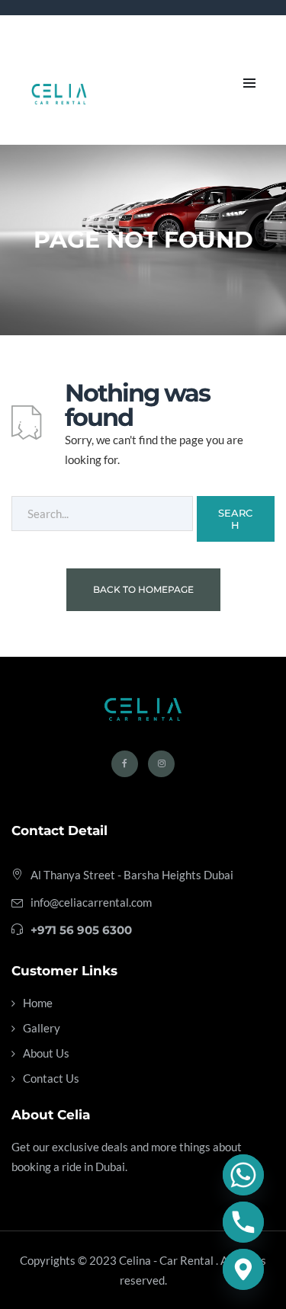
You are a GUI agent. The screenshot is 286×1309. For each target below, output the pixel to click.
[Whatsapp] (243, 1174)
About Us (46, 1053)
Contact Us (51, 1078)
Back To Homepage (143, 589)
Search (235, 519)
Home (38, 1003)
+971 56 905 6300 (81, 930)
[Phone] (243, 1222)
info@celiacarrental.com (91, 902)
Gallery (41, 1028)
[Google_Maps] (243, 1269)
